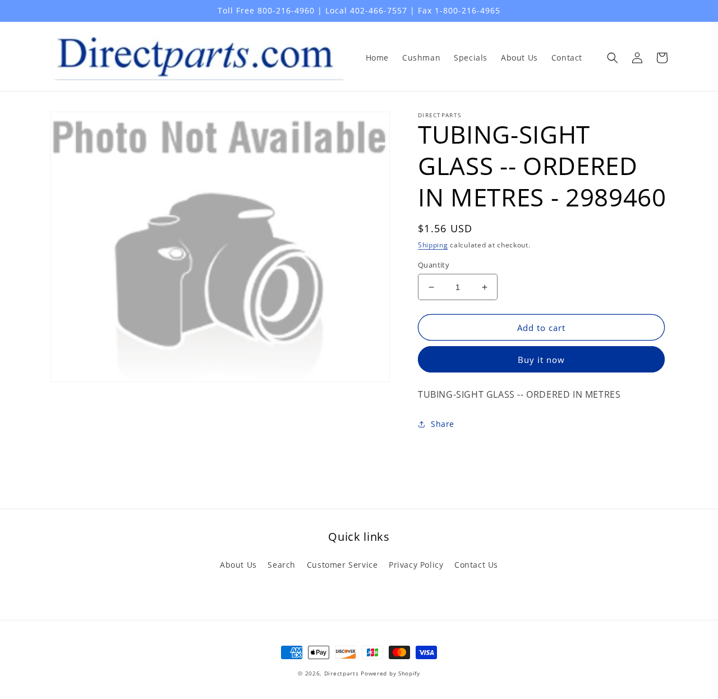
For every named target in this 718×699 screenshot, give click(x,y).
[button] (612, 57)
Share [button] (442, 424)
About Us (238, 564)
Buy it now (541, 359)
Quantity (433, 265)
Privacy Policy (416, 564)
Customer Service (342, 564)
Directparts (341, 673)
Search (282, 564)
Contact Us (476, 564)
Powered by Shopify (390, 673)
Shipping (433, 245)
